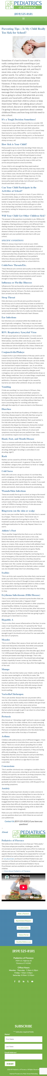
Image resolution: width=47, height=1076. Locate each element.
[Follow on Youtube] (32, 981)
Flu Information (23, 928)
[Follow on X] (28, 981)
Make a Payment (23, 914)
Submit (10, 1063)
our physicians (9, 859)
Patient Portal (23, 935)
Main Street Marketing (30, 1074)
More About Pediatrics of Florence (17, 871)
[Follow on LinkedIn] (23, 981)
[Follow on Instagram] (19, 981)
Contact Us (9, 821)
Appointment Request (23, 921)
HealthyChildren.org (23, 942)
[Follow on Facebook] (15, 981)
